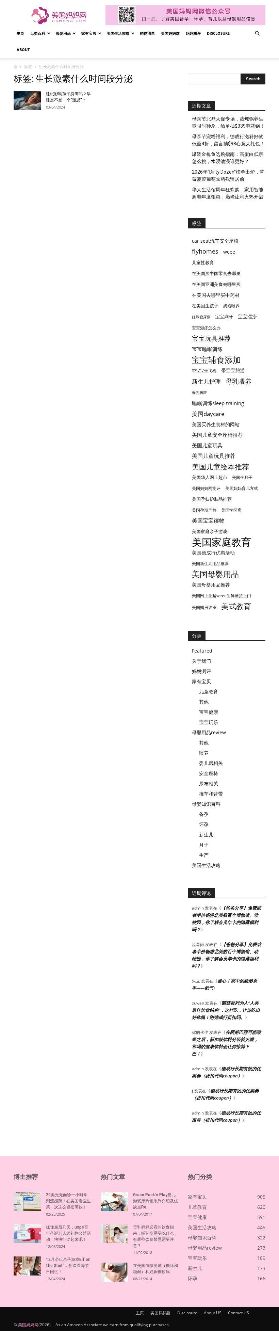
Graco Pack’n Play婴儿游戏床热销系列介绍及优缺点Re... (155, 1200)
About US (212, 1313)
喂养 (204, 753)
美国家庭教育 (221, 542)
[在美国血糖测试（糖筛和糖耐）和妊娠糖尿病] (114, 1272)
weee (229, 251)
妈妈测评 (193, 33)
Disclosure (218, 33)
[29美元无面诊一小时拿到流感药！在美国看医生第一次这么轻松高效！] (27, 1201)
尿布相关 (208, 783)
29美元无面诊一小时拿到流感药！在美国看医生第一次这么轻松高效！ (68, 1200)
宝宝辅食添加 (216, 359)
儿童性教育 (203, 262)
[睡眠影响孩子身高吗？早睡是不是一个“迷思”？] (27, 100)
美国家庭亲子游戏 (209, 531)
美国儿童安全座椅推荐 (217, 434)
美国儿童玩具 (207, 445)
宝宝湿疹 (247, 316)
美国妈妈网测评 (206, 488)
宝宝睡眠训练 (207, 349)
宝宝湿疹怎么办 (206, 328)
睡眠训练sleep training (218, 403)
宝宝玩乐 (208, 722)
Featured (202, 650)
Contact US (238, 1313)
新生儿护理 (206, 381)
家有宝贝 (88, 33)
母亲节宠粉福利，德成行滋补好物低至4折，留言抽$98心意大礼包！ (228, 140)
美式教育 (236, 606)
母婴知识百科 (206, 804)
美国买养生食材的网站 (216, 424)
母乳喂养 (238, 381)
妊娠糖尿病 (201, 317)
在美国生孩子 (205, 306)
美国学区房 (231, 510)
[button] (257, 33)
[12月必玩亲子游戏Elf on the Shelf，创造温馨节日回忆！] (27, 1266)
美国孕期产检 (204, 510)
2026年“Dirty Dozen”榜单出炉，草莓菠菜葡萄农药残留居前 (228, 175)
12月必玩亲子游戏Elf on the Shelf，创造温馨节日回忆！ (68, 1265)
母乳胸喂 (199, 392)
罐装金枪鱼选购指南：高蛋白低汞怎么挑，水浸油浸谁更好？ (227, 157)
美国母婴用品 (215, 574)
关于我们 (201, 661)
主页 (20, 33)
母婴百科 (37, 33)
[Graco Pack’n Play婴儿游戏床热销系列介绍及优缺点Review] (114, 1201)
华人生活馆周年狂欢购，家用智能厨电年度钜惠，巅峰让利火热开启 (227, 193)
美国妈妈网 (28, 1325)
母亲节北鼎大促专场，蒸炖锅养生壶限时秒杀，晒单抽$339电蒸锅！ (228, 122)
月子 (204, 844)
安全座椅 (208, 773)
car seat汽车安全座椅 (215, 241)
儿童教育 (208, 691)
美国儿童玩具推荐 (213, 456)
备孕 (204, 814)
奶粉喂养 (231, 305)
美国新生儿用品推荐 (210, 563)
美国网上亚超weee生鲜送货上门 (221, 595)
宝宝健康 (208, 712)
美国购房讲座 (204, 607)
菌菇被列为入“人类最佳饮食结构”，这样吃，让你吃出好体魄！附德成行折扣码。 (226, 1010)
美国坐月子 (242, 477)
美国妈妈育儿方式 (241, 488)
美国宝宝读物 (208, 520)
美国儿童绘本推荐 (220, 466)
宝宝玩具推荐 (211, 338)
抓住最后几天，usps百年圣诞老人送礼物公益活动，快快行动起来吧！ (68, 1233)
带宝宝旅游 (233, 370)
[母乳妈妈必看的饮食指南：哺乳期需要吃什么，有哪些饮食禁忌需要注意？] (114, 1233)
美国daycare (208, 413)
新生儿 (206, 834)
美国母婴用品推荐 (211, 584)
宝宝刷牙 (224, 317)
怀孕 (204, 824)
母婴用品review (209, 732)
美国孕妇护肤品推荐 (212, 499)
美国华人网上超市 (209, 477)
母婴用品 (63, 33)
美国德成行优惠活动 (213, 552)
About (23, 49)
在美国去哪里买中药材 (216, 295)
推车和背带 (211, 793)
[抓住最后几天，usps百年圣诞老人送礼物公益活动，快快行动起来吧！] (27, 1233)
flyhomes (205, 251)
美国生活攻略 (118, 33)
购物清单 (147, 33)
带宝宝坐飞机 (204, 370)
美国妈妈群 (170, 33)
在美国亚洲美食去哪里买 (216, 284)
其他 (204, 702)
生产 (204, 855)
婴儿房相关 (211, 763)
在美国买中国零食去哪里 (216, 273)
